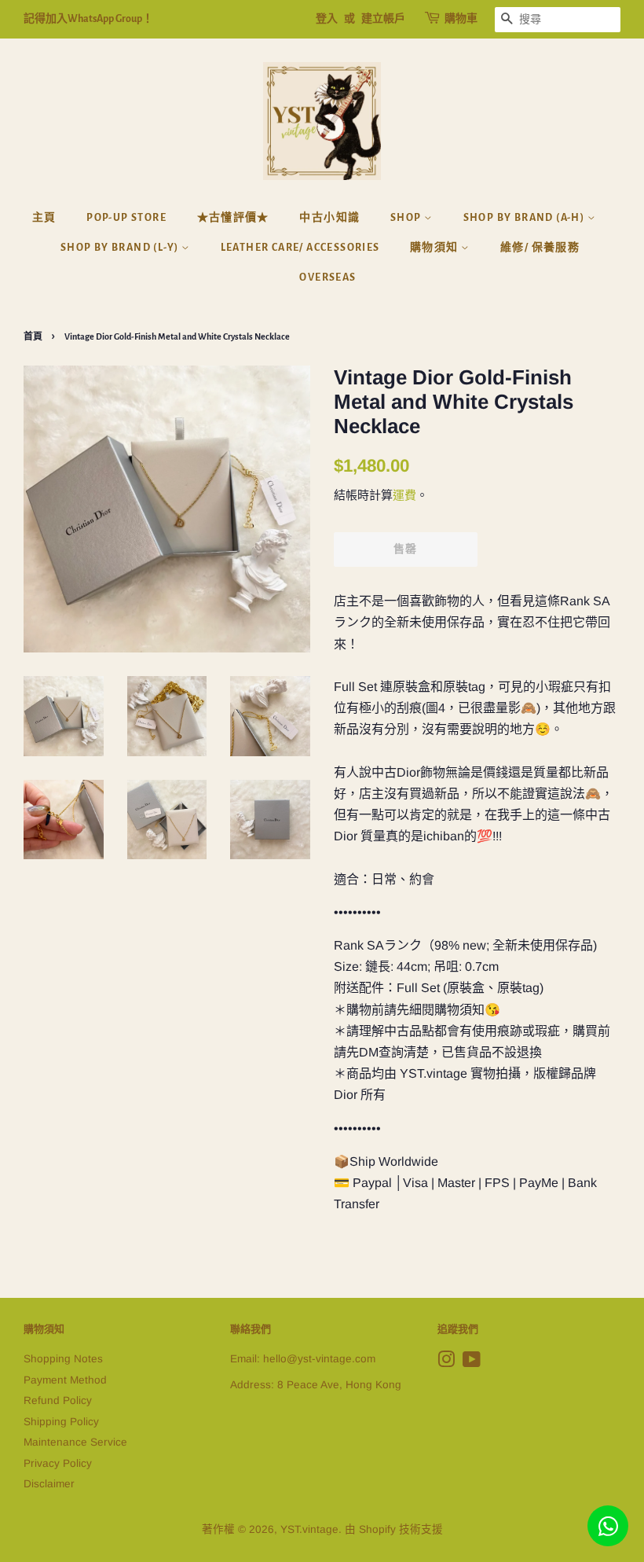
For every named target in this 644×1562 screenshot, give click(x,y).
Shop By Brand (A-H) (525, 217)
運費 (404, 495)
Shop (407, 217)
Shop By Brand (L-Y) (120, 247)
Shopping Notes (63, 1359)
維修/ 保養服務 (540, 247)
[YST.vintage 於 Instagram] (446, 1363)
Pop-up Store (126, 217)
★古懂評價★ (233, 217)
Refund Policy (58, 1400)
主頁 (44, 217)
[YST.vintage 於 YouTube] (472, 1363)
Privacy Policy (58, 1463)
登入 (327, 18)
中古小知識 (329, 217)
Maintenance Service (75, 1442)
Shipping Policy (61, 1422)
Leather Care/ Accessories (300, 247)
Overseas (327, 277)
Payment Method (65, 1380)
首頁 (33, 336)
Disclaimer (49, 1484)
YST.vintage (309, 1529)
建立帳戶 (383, 18)
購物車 (461, 18)
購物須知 (435, 247)
